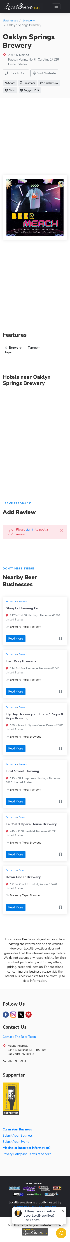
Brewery (23, 601)
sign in (30, 529)
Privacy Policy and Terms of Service (27, 1154)
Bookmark (28, 83)
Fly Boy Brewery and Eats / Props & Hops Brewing (34, 716)
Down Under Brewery (23, 877)
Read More (15, 638)
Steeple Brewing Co (22, 608)
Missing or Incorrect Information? (27, 1148)
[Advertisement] (35, 135)
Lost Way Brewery (21, 661)
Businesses (11, 601)
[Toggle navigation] (56, 6)
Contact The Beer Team (19, 1037)
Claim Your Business (17, 1129)
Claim (11, 90)
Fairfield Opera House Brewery (31, 824)
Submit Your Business (18, 1136)
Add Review (50, 83)
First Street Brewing (22, 771)
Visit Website (46, 73)
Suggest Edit (31, 90)
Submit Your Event (16, 1142)
